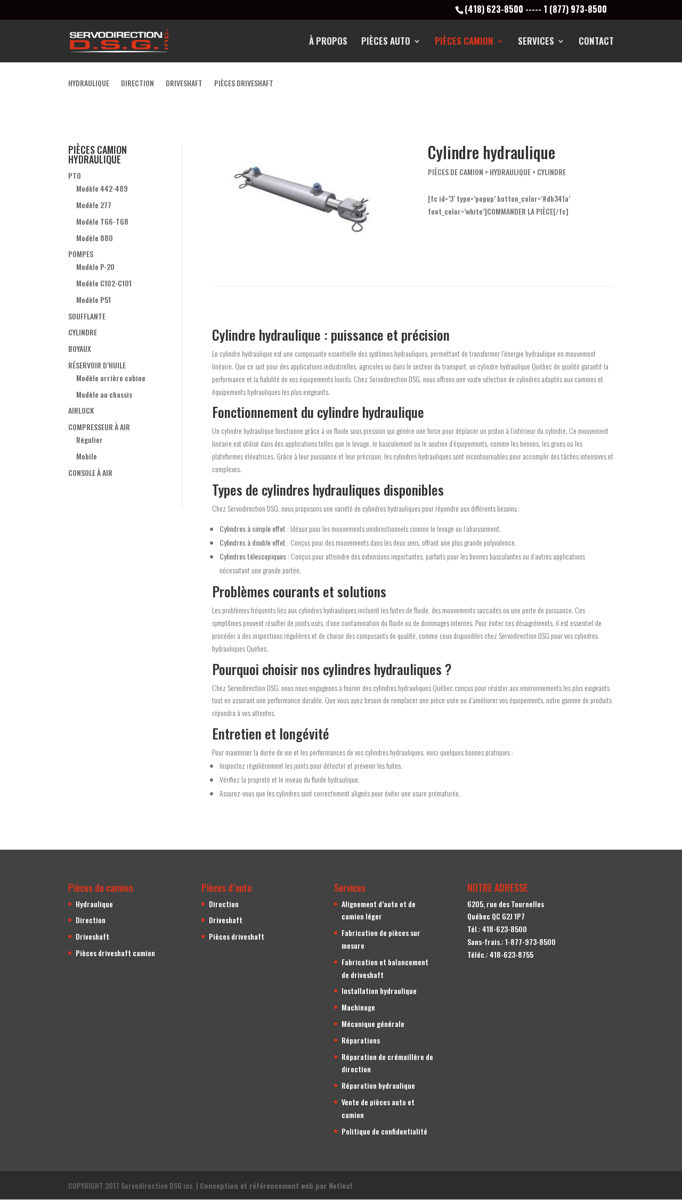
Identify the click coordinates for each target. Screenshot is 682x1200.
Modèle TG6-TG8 (102, 221)
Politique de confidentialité (384, 1131)
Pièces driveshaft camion (115, 952)
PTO (74, 175)
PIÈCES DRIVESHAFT (243, 83)
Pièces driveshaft (236, 936)
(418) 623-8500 (494, 9)
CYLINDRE (82, 332)
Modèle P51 (93, 299)
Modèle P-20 (95, 266)
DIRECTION (137, 83)
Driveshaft (92, 936)
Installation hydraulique (379, 990)
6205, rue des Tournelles (505, 903)
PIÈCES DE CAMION (455, 171)
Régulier (89, 439)
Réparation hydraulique (378, 1085)
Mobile (86, 456)
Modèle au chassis (104, 394)
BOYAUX (79, 348)
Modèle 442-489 (102, 188)
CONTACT (596, 42)
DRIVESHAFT (184, 83)
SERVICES (536, 42)
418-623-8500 (504, 928)
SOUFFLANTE (86, 316)
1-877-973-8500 (530, 941)
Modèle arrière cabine (110, 377)
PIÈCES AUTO (385, 42)
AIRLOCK (81, 410)
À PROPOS (328, 42)
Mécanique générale (373, 1023)
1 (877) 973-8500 (575, 9)
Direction (90, 919)
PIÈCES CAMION (464, 42)
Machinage (358, 1007)
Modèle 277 (93, 204)
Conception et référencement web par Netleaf (276, 1185)
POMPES (80, 253)
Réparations (361, 1040)
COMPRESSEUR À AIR (99, 426)
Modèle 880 (94, 237)
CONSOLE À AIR (90, 472)
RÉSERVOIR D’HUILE (97, 365)
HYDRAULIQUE (88, 83)
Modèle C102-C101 (104, 283)
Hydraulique (94, 903)
